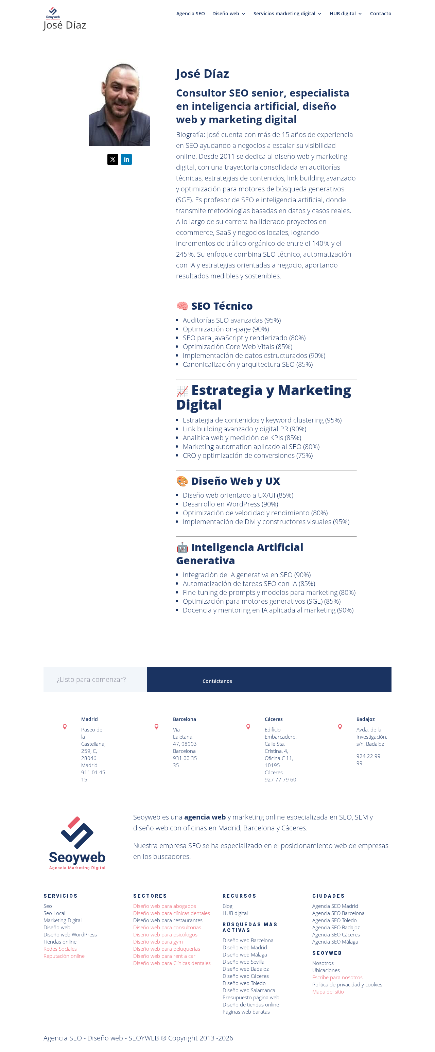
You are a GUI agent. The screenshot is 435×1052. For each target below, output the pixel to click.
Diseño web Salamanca (249, 990)
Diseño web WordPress (70, 934)
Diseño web (225, 14)
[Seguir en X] (112, 159)
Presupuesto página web (251, 997)
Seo (48, 905)
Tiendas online (60, 941)
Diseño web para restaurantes (168, 920)
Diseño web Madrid (245, 947)
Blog (227, 905)
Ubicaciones (326, 970)
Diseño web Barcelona (248, 940)
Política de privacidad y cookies (347, 984)
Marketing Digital (63, 920)
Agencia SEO (190, 14)
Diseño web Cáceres (246, 975)
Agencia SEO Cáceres (336, 934)
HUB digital (343, 14)
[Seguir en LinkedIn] (126, 159)
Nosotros (323, 963)
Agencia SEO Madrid (335, 905)
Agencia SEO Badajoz (336, 927)
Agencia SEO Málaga (335, 941)
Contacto (381, 14)
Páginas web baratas (246, 1011)
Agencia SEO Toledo (334, 920)
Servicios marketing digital (284, 14)
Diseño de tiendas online (251, 1004)
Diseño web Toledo (244, 983)
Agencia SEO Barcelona (338, 913)
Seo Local (54, 913)
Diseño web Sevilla (243, 961)
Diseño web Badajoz (246, 968)
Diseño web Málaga (245, 954)
